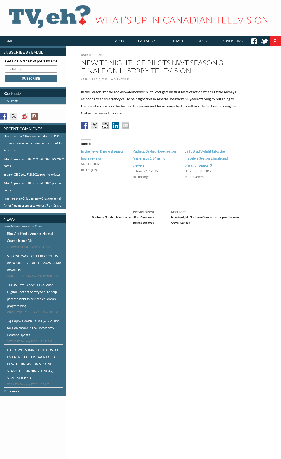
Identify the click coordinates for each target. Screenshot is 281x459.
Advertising (232, 41)
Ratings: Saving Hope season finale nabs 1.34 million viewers (154, 158)
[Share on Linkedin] (115, 125)
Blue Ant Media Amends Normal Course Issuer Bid (30, 237)
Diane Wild (121, 79)
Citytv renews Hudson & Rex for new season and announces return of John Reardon (34, 143)
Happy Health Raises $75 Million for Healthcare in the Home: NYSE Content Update (33, 328)
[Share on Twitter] (94, 125)
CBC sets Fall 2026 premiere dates (37, 174)
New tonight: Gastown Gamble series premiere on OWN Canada (205, 217)
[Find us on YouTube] (24, 116)
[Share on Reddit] (105, 125)
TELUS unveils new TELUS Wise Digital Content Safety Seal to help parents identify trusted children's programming (32, 295)
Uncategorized (92, 54)
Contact (176, 41)
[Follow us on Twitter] (13, 116)
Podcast (203, 41)
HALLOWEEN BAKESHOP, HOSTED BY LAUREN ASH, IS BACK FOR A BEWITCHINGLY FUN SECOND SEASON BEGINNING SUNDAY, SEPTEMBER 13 (33, 364)
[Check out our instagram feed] (34, 116)
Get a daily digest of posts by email (32, 61)
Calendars (147, 41)
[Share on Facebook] (84, 125)
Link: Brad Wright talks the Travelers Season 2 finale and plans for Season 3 (206, 158)
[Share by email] (125, 125)
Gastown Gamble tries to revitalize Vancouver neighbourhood (123, 217)
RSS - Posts (11, 101)
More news (12, 391)
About (120, 41)
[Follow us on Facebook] (3, 116)
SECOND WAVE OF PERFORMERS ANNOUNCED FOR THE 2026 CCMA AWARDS (34, 263)
